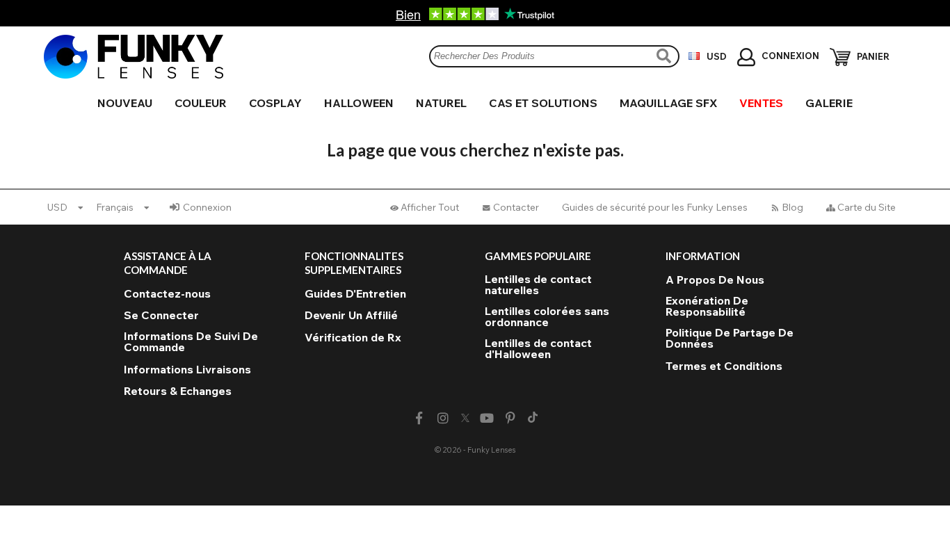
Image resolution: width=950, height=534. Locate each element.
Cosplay (275, 103)
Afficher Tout (430, 207)
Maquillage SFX (668, 103)
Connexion (207, 207)
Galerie (829, 103)
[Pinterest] (511, 418)
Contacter (516, 207)
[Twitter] (465, 419)
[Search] (665, 56)
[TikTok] (532, 419)
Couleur (201, 103)
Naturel (441, 103)
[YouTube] (487, 418)
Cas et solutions (543, 103)
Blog (792, 207)
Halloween (359, 103)
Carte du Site (866, 207)
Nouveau (124, 103)
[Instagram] (442, 418)
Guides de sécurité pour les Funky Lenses (655, 207)
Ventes (761, 103)
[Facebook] (419, 418)
